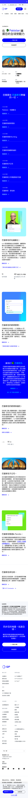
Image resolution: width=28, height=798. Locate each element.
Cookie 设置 (14, 795)
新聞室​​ (16, 714)
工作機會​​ (17, 707)
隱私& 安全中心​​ (5, 780)
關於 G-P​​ (17, 705)
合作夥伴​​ (17, 717)
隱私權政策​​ (18, 780)
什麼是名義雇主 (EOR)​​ (20, 741)
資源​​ (16, 734)
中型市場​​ (4, 731)
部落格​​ (16, 731)
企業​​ (3, 733)
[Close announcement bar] (27, 1)
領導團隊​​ (4, 721)
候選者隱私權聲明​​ (18, 782)
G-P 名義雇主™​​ (18, 676)
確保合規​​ (4, 678)
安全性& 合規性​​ (6, 695)
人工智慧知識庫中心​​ (19, 729)
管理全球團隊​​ (5, 681)
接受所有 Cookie (8, 791)
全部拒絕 (20, 791)
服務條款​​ (13, 780)
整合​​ (3, 690)
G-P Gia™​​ (17, 681)
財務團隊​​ (4, 717)
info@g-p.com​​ (5, 758)
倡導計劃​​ (4, 743)
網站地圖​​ (17, 719)
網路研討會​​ (17, 736)
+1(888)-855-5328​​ (7, 756)
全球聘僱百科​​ (5, 705)
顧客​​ (16, 709)
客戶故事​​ (4, 741)
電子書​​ (16, 739)
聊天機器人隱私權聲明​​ (7, 782)
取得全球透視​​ (5, 683)
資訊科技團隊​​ (5, 719)
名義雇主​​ (4, 676)
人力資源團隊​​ (5, 712)
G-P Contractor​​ (18, 678)
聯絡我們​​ (4, 763)
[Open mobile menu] (25, 9)
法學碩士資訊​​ (18, 722)
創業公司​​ (4, 729)
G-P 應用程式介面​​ (6, 693)
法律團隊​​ (4, 714)
